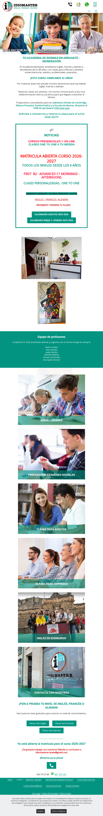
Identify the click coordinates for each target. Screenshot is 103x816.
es (96, 11)
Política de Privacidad (50, 793)
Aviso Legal (36, 793)
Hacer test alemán (51, 730)
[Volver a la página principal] (5, 6)
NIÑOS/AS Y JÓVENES (34, 780)
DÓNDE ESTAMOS (72, 786)
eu (89, 11)
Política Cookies (65, 793)
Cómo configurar (58, 811)
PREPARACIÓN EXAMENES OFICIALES (59, 780)
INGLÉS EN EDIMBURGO (51, 638)
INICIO (10, 780)
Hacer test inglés (37, 723)
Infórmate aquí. (62, 108)
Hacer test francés (64, 723)
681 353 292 (60, 774)
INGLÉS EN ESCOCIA (53, 786)
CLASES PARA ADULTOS (51, 529)
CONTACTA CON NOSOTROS (51, 692)
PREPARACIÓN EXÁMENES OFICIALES (51, 474)
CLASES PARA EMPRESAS (52, 583)
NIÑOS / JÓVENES (51, 420)
